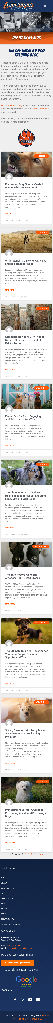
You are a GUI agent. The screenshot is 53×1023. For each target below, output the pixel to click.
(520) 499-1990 (13, 945)
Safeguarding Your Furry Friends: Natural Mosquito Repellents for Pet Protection (25, 340)
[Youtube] (30, 1000)
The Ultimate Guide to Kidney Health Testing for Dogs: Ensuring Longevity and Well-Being (25, 496)
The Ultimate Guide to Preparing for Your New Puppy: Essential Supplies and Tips (26, 654)
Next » (40, 854)
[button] (45, 6)
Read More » (10, 214)
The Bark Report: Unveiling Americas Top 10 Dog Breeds (22, 576)
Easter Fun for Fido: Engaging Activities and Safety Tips (23, 418)
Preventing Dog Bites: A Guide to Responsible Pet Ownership (24, 186)
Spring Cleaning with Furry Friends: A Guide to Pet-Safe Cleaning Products (26, 733)
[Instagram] (22, 1000)
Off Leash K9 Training (11, 105)
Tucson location (39, 108)
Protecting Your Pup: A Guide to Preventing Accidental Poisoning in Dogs (26, 813)
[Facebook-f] (15, 1000)
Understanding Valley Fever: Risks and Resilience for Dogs (25, 262)
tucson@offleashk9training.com (19, 948)
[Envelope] (38, 1000)
